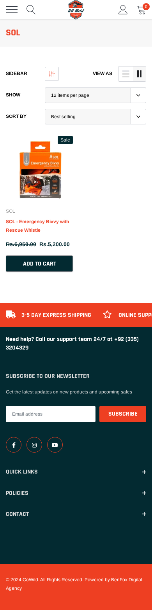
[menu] (12, 10)
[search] (31, 9)
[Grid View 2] (139, 73)
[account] (123, 9)
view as (102, 73)
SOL (10, 211)
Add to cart (39, 264)
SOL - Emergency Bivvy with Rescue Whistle (37, 226)
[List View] (125, 73)
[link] (39, 169)
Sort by (16, 116)
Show (13, 95)
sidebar (16, 73)
